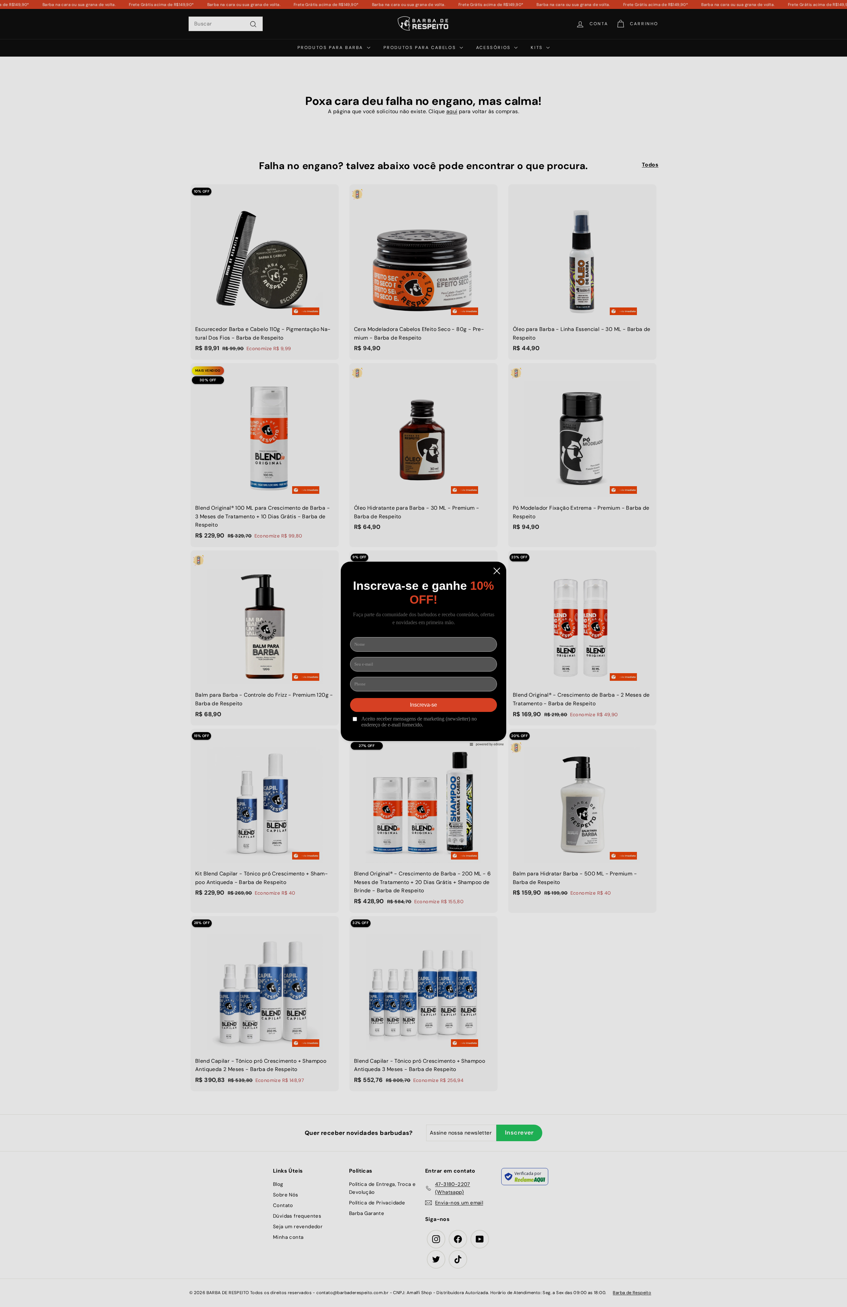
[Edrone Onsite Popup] (423, 653)
